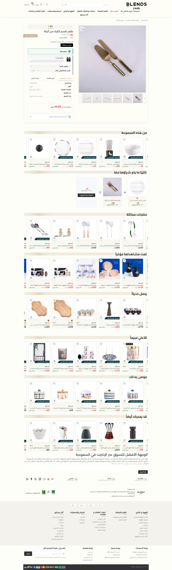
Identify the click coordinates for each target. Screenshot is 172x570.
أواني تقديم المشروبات (99, 522)
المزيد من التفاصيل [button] (65, 78)
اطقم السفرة (123, 520)
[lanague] (45, 4)
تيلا (99, 505)
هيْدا (81, 505)
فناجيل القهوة (143, 520)
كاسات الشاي (144, 528)
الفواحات (82, 520)
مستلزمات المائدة (100, 527)
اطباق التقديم (101, 524)
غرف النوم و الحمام (57, 539)
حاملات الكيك (143, 531)
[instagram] (40, 479)
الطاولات (60, 520)
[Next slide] (144, 98)
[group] (112, 98)
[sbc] (48, 493)
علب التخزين (59, 534)
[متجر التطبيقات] (48, 479)
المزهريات (60, 531)
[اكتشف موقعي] (30, 116)
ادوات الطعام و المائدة (132, 20)
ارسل (28, 554)
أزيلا (72, 505)
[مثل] (147, 139)
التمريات (145, 525)
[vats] (53, 493)
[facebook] (31, 479)
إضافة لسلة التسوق (86, 195)
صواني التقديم (143, 523)
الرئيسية (143, 20)
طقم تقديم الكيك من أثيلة (112, 200)
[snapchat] (44, 479)
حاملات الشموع (58, 528)
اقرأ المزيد (143, 472)
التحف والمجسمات (57, 517)
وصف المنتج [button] (35, 78)
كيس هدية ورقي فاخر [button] (62, 70)
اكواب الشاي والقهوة (141, 536)
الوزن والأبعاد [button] (50, 78)
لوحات (61, 525)
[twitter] (36, 479)
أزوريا (90, 505)
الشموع (82, 523)
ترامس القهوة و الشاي (141, 517)
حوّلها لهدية (60, 58)
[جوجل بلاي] (52, 479)
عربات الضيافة (143, 534)
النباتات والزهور (58, 536)
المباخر (82, 517)
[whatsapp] (27, 479)
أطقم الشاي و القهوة (120, 517)
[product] (132, 148)
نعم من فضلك (66, 45)
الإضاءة (61, 523)
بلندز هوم (140, 162)
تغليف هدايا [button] (64, 66)
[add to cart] (124, 157)
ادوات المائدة (119, 20)
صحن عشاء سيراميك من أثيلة (137, 200)
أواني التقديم (102, 519)
